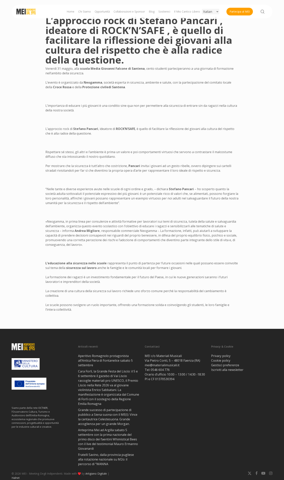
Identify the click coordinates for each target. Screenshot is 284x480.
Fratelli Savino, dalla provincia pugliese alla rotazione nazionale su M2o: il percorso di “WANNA (106, 459)
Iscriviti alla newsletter (227, 370)
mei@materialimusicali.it (162, 365)
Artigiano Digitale (96, 473)
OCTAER (43, 408)
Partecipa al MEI (240, 11)
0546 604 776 (160, 370)
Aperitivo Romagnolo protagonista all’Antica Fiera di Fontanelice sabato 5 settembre (105, 360)
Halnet (16, 478)
